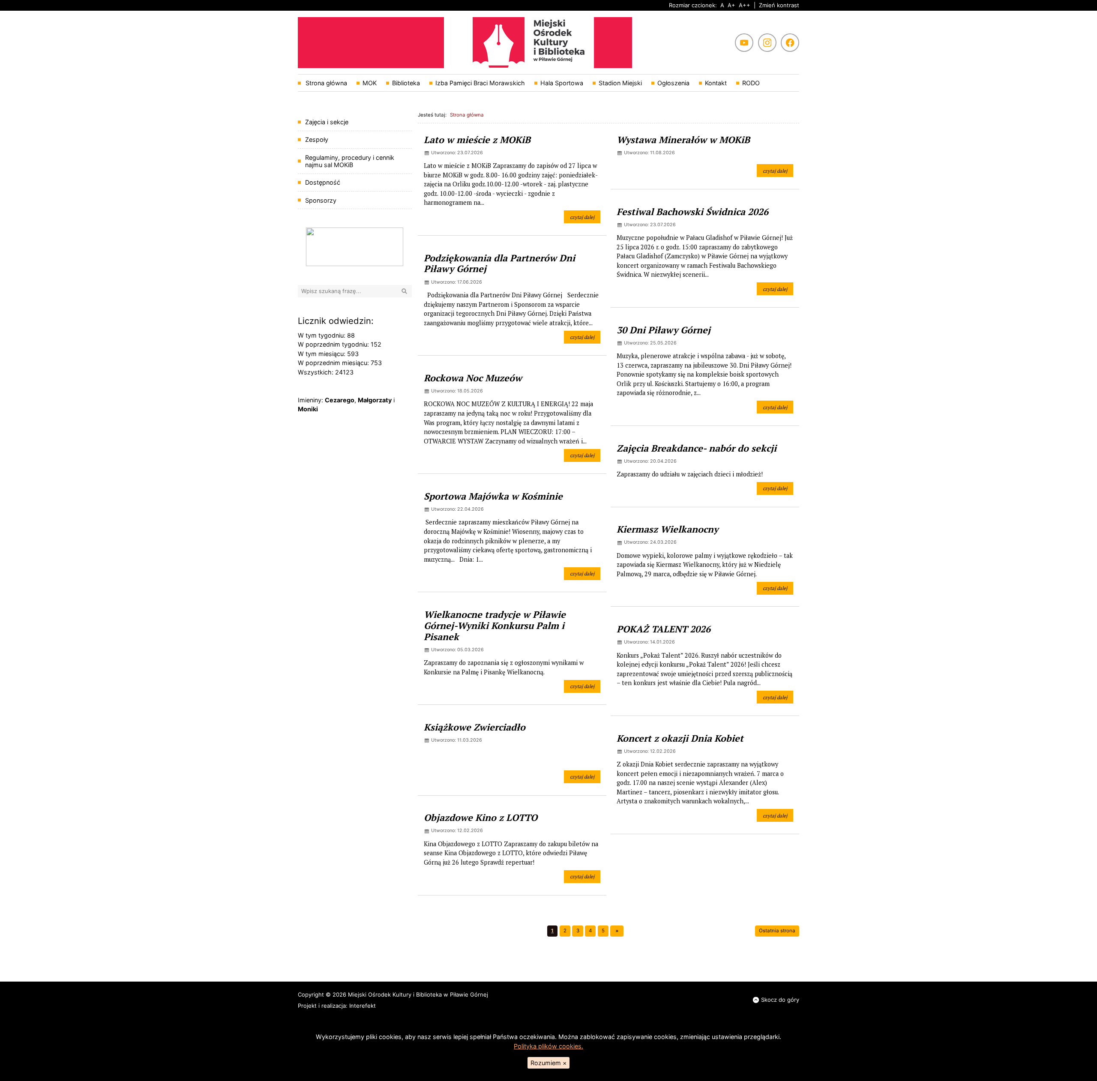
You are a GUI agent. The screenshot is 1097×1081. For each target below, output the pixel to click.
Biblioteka (406, 83)
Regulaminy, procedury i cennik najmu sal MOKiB (349, 161)
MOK (370, 83)
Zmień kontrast (779, 5)
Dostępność (322, 182)
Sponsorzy (320, 200)
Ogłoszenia (673, 83)
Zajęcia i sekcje (326, 122)
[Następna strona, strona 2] (616, 931)
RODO (751, 83)
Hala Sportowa (561, 83)
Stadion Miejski (620, 83)
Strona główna (325, 83)
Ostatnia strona (777, 931)
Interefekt (362, 1005)
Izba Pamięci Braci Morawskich (480, 83)
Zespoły (316, 139)
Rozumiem (548, 1062)
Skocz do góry (780, 999)
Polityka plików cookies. (548, 1046)
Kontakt (716, 83)
